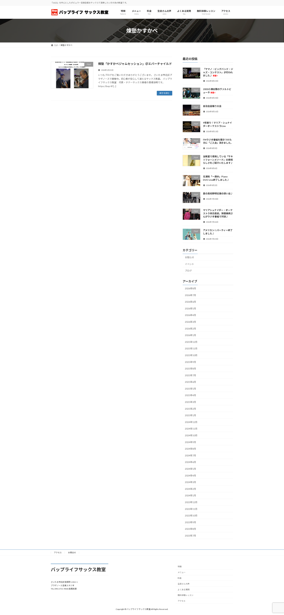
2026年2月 (190, 328)
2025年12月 (191, 341)
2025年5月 (190, 388)
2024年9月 (190, 442)
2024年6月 (190, 462)
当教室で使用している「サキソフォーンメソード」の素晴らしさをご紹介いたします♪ (218, 159)
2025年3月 (190, 402)
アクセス (58, 552)
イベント (189, 264)
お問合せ (72, 552)
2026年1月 (190, 335)
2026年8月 (190, 288)
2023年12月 (191, 502)
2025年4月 (190, 395)
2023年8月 (190, 529)
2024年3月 (190, 482)
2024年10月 (191, 435)
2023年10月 (191, 515)
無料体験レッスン (185, 595)
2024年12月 (191, 422)
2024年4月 (190, 475)
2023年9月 (190, 522)
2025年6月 (190, 382)
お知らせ (189, 257)
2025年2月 (190, 408)
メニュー (182, 572)
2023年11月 (191, 509)
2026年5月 (190, 308)
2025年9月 (190, 362)
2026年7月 (190, 295)
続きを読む (164, 93)
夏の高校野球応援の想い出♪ (218, 193)
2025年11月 (191, 348)
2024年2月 (190, 488)
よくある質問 (183, 589)
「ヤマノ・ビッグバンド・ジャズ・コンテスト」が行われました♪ (218, 72)
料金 (180, 578)
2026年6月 (190, 301)
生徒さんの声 (183, 584)
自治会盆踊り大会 (212, 106)
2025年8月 (190, 368)
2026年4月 (190, 315)
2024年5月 (190, 468)
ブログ (188, 270)
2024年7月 (190, 455)
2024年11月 (191, 428)
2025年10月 (191, 355)
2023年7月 (190, 535)
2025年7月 (190, 375)
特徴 (180, 566)
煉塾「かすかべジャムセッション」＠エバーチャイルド (135, 63)
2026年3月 (190, 321)
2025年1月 (190, 415)
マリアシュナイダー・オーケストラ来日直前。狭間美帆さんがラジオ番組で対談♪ (218, 213)
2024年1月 (190, 495)
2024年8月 (190, 448)
